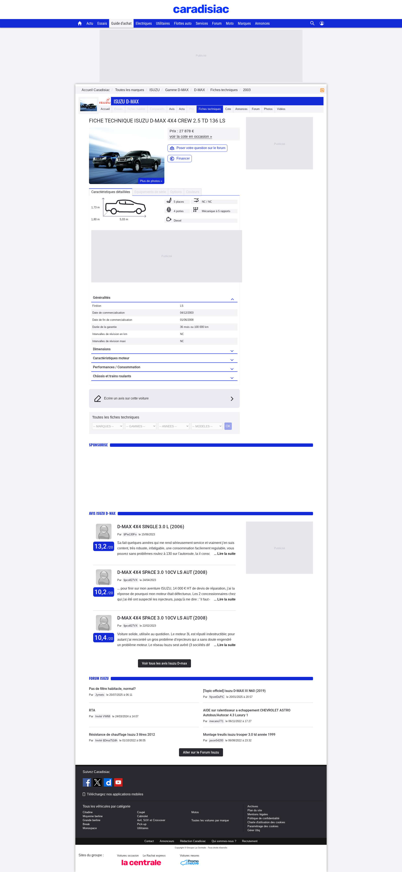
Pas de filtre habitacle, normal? (112, 689)
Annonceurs (167, 841)
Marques (244, 23)
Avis (172, 109)
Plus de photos (151, 181)
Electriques (144, 23)
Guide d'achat (121, 23)
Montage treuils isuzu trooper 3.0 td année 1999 (239, 735)
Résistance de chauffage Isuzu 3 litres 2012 (122, 735)
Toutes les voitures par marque (210, 820)
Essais (102, 23)
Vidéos (281, 109)
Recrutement (250, 841)
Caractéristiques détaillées (110, 192)
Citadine (88, 812)
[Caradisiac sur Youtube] (118, 783)
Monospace (90, 828)
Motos (195, 812)
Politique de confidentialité (263, 818)
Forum (217, 23)
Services (202, 23)
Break (86, 824)
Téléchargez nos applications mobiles (115, 794)
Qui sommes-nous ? (224, 841)
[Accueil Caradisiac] (79, 23)
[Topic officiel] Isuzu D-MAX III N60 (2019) (234, 691)
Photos (268, 109)
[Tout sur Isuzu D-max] (88, 110)
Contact (149, 841)
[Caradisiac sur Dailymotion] (108, 783)
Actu (89, 23)
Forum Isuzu (99, 678)
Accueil (105, 109)
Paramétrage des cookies (262, 826)
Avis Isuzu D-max (102, 513)
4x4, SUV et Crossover (151, 820)
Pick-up (141, 824)
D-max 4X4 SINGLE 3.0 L (150, 526)
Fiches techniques (210, 109)
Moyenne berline (93, 816)
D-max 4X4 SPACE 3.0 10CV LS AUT (162, 572)
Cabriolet (142, 816)
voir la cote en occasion (191, 136)
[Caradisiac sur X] (98, 783)
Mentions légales (257, 814)
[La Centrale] (141, 866)
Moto (230, 23)
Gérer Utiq (253, 830)
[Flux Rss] (323, 90)
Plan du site (254, 810)
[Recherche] (312, 23)
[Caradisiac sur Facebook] (87, 783)
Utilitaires (163, 23)
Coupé (141, 812)
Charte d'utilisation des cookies (266, 822)
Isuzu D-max (126, 101)
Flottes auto (183, 23)
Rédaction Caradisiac (193, 841)
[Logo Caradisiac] (201, 16)
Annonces (262, 23)
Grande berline (91, 820)
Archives (252, 806)
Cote (228, 109)
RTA (92, 710)
